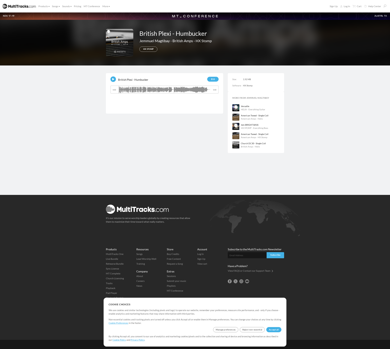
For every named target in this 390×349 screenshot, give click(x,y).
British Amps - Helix (250, 146)
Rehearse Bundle (115, 263)
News (139, 285)
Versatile (245, 106)
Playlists (171, 285)
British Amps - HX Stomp (192, 41)
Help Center (374, 6)
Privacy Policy (138, 339)
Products (43, 6)
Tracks (109, 283)
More (105, 6)
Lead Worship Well (146, 258)
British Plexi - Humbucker (133, 79)
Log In (347, 6)
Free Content (174, 258)
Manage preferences (226, 329)
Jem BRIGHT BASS (249, 124)
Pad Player (111, 292)
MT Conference (92, 6)
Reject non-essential (252, 329)
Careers (140, 280)
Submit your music (176, 280)
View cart (202, 263)
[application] (164, 91)
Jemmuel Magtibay (154, 41)
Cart (359, 6)
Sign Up (334, 6)
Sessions (171, 276)
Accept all (274, 329)
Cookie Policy (119, 339)
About (139, 276)
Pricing (77, 6)
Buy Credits (173, 253)
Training (140, 263)
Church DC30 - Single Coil (253, 143)
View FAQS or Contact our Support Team (249, 270)
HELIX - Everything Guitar (253, 109)
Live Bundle (112, 258)
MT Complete (113, 273)
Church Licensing (115, 278)
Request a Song (175, 263)
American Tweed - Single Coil (254, 115)
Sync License (112, 268)
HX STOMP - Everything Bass (254, 128)
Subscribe (275, 255)
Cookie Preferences (118, 323)
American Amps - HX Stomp (254, 137)
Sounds (66, 6)
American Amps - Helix (252, 118)
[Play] (113, 79)
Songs (55, 6)
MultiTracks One (114, 253)
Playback (110, 288)
